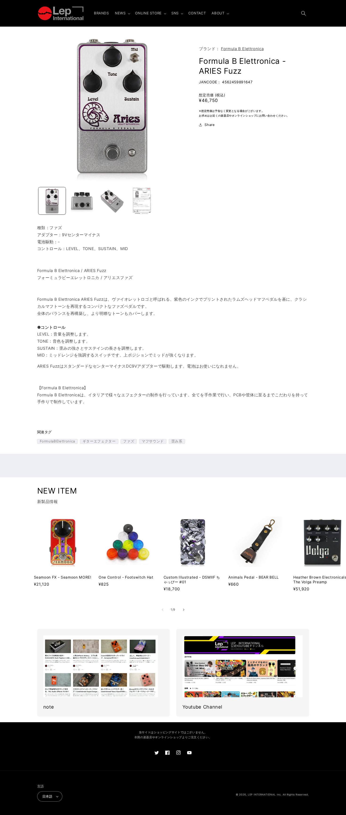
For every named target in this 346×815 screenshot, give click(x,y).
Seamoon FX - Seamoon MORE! (62, 577)
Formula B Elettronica (242, 48)
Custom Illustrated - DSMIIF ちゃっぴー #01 (192, 579)
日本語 (47, 796)
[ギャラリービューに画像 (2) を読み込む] (82, 201)
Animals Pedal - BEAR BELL (253, 577)
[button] (122, 13)
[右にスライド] (183, 609)
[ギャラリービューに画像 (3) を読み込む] (112, 201)
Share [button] (210, 125)
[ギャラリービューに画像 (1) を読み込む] (52, 201)
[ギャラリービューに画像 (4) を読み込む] (142, 201)
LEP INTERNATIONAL (262, 794)
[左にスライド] (162, 609)
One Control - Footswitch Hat (126, 577)
